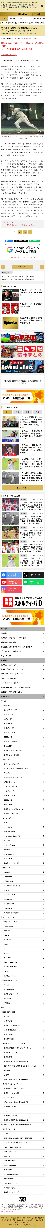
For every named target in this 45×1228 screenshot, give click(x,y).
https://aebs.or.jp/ (7, 1211)
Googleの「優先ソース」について (21, 257)
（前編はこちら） (8, 55)
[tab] (4, 18)
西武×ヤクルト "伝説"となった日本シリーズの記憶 (21, 43)
